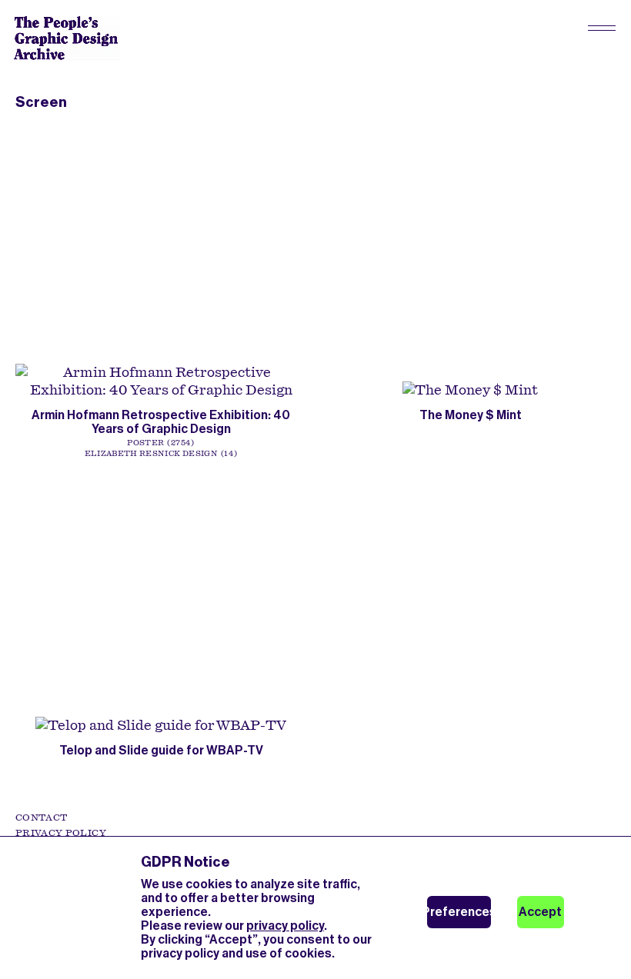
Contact (41, 817)
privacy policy (285, 925)
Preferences (459, 911)
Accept (540, 911)
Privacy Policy (60, 832)
